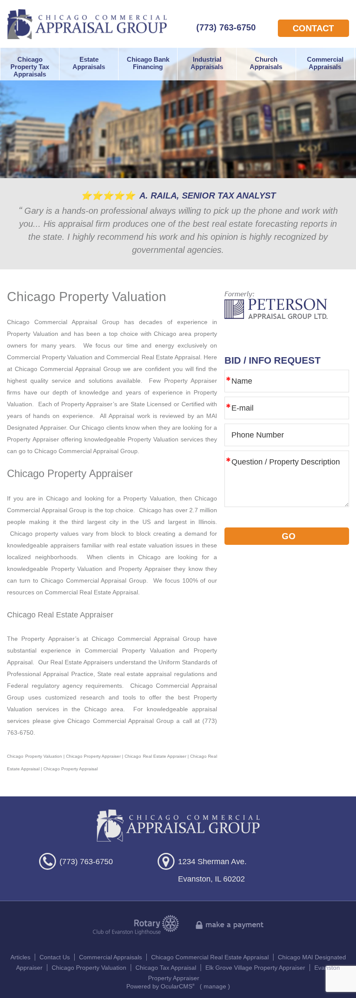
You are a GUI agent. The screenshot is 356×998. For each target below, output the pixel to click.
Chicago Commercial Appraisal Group (87, 24)
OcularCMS (177, 986)
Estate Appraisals (89, 63)
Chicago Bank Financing (148, 63)
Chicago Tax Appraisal (165, 967)
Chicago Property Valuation (89, 967)
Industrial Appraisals (207, 63)
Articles (20, 957)
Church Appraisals (266, 63)
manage (215, 986)
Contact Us (55, 957)
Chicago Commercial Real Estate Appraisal (210, 957)
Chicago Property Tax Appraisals (29, 67)
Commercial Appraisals (325, 63)
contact (313, 28)
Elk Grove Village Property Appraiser (255, 967)
